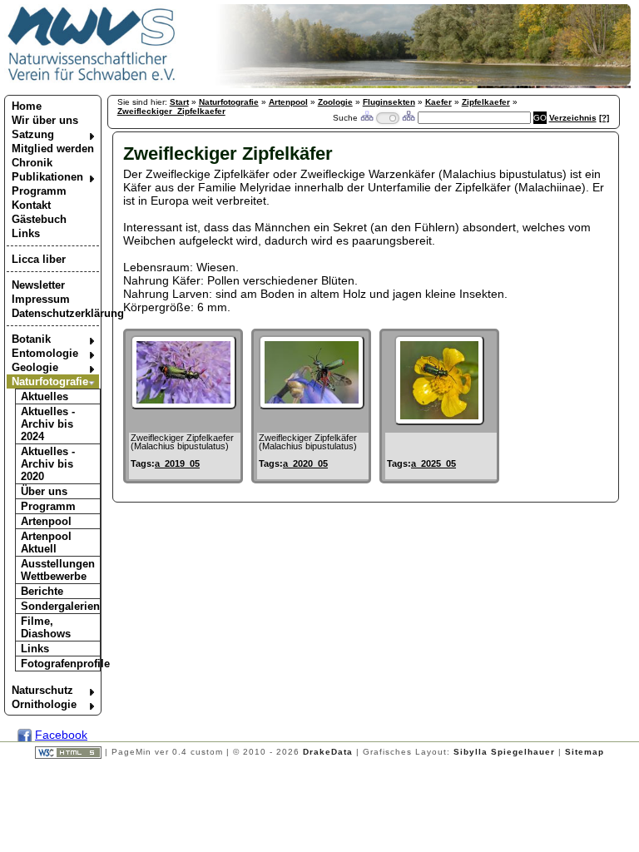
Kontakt (31, 205)
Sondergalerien (60, 606)
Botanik (31, 339)
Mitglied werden (53, 148)
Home (27, 106)
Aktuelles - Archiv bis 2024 (48, 424)
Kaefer (438, 101)
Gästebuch (39, 219)
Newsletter (38, 285)
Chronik (32, 162)
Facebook (61, 734)
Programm (39, 191)
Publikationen (47, 177)
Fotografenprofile (61, 663)
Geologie (35, 367)
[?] (604, 117)
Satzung (33, 134)
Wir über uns (45, 120)
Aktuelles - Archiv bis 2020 (48, 464)
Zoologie (335, 101)
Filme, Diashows (46, 627)
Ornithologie (44, 704)
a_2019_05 (177, 463)
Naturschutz (42, 690)
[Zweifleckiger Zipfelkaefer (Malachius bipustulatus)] (183, 405)
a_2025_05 (433, 463)
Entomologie (45, 353)
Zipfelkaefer (486, 101)
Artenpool (46, 521)
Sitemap (584, 751)
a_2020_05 (305, 463)
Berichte (42, 591)
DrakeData (328, 751)
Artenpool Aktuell (46, 542)
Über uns (44, 491)
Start (179, 101)
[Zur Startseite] (92, 80)
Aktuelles (44, 396)
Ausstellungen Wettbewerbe (58, 569)
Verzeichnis (573, 117)
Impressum (41, 299)
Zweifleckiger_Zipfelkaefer (171, 111)
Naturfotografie (50, 381)
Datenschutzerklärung (55, 313)
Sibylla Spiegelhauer (504, 751)
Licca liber (39, 259)
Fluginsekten (389, 101)
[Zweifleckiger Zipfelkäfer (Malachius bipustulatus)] (311, 405)
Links (26, 233)
